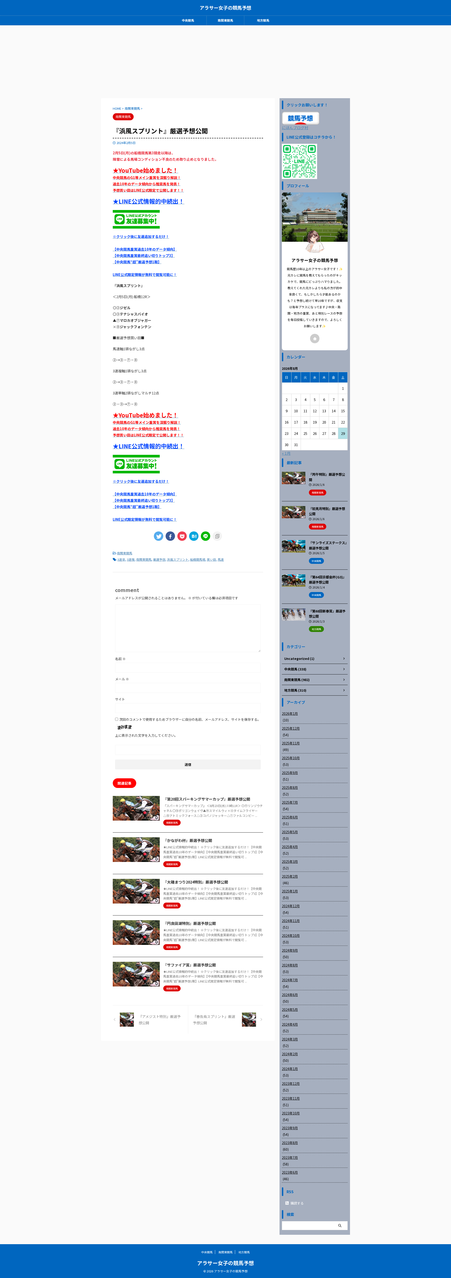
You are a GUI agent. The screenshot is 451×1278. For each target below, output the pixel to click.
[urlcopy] (217, 536)
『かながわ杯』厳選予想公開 (187, 840)
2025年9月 (290, 772)
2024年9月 (290, 950)
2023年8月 (290, 1142)
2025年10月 (291, 758)
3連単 (121, 559)
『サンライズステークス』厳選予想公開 (328, 545)
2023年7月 (290, 1157)
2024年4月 (290, 1024)
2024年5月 (290, 1009)
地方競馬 (263, 20)
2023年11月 (291, 1098)
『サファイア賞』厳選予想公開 (189, 965)
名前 (120, 658)
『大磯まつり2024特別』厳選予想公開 (195, 882)
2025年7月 (290, 802)
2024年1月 (290, 1068)
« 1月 (286, 453)
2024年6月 (290, 994)
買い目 (211, 559)
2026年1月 (290, 713)
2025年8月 (290, 787)
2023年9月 (290, 1128)
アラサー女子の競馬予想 (225, 7)
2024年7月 (290, 980)
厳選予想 (159, 559)
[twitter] (158, 536)
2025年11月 (291, 743)
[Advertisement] (225, 61)
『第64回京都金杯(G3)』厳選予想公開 (327, 579)
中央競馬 (188, 20)
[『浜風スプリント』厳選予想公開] (193, 536)
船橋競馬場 (197, 559)
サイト (120, 699)
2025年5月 (290, 832)
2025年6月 (290, 817)
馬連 (221, 559)
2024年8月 (290, 965)
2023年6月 (290, 1172)
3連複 (131, 559)
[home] (314, 338)
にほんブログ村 (295, 127)
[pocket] (182, 536)
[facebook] (170, 536)
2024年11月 (291, 920)
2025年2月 (290, 876)
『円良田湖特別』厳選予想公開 (189, 923)
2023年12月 (291, 1083)
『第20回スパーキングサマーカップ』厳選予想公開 (206, 799)
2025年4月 (290, 846)
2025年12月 (291, 728)
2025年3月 (290, 861)
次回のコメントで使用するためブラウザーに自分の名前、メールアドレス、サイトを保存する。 (190, 719)
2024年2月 (290, 1054)
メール (122, 679)
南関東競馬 (225, 20)
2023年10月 (291, 1113)
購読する (297, 1203)
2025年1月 (290, 891)
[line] (205, 536)
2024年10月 (291, 935)
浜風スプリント (177, 559)
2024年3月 (290, 1039)
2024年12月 (291, 906)
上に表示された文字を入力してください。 (146, 735)
